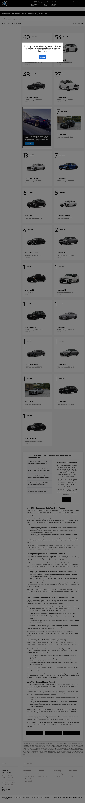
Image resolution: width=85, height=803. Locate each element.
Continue (42, 57)
